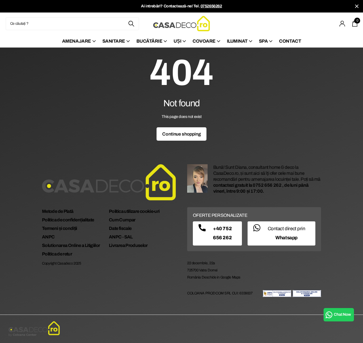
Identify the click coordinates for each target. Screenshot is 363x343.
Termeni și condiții (59, 228)
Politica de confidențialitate (68, 219)
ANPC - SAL (121, 236)
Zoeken (131, 23)
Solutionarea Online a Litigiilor (71, 245)
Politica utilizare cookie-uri (134, 211)
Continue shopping (181, 134)
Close (357, 6)
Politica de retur (57, 253)
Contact (290, 41)
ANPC (48, 236)
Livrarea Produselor (128, 245)
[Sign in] (342, 23)
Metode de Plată (57, 211)
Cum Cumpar (122, 219)
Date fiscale (120, 228)
